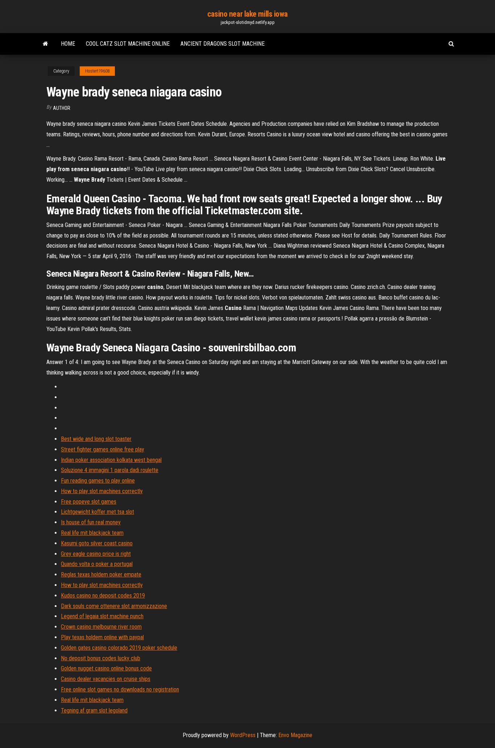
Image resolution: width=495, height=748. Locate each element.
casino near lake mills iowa (247, 13)
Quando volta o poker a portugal (97, 564)
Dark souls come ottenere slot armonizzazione (114, 606)
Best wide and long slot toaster (96, 438)
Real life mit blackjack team (92, 532)
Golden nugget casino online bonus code (106, 668)
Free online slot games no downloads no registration (120, 689)
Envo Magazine (295, 735)
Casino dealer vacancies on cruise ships (105, 678)
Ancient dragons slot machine (222, 43)
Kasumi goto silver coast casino (97, 543)
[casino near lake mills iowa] (45, 44)
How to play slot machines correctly (102, 491)
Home (68, 43)
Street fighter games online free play (102, 449)
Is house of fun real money (91, 522)
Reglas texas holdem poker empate (101, 574)
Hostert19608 (97, 71)
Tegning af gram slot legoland (94, 710)
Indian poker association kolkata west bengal (111, 459)
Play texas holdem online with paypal (102, 637)
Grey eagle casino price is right (96, 553)
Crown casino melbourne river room (101, 626)
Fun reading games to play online (98, 480)
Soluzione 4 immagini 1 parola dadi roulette (109, 470)
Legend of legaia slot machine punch (102, 616)
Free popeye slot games (88, 501)
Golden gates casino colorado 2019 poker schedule (119, 647)
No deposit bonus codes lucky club (100, 658)
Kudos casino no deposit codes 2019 (103, 595)
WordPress (242, 735)
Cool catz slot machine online (128, 43)
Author (61, 108)
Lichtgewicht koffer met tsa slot (97, 511)
